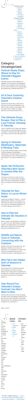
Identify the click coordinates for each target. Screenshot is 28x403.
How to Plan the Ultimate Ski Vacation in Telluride (14, 215)
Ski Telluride (20, 54)
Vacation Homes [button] (19, 6)
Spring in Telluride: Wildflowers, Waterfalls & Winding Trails (13, 145)
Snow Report (21, 28)
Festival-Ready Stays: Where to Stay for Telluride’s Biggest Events (13, 74)
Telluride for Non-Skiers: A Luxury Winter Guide (14, 193)
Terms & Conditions (20, 56)
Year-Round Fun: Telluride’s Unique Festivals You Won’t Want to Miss (11, 287)
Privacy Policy (18, 58)
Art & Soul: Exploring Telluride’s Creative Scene (12, 98)
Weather (19, 26)
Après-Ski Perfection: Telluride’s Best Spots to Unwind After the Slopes (12, 170)
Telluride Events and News (20, 37)
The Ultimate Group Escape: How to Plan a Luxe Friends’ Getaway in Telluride (13, 121)
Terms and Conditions (8, 399)
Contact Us (18, 59)
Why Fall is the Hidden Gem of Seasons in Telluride (13, 262)
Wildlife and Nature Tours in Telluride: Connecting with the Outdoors (12, 239)
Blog (16, 30)
